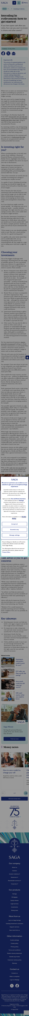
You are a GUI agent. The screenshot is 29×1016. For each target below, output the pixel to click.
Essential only (14, 529)
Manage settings (14, 535)
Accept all (14, 524)
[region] (14, 508)
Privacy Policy (6, 552)
